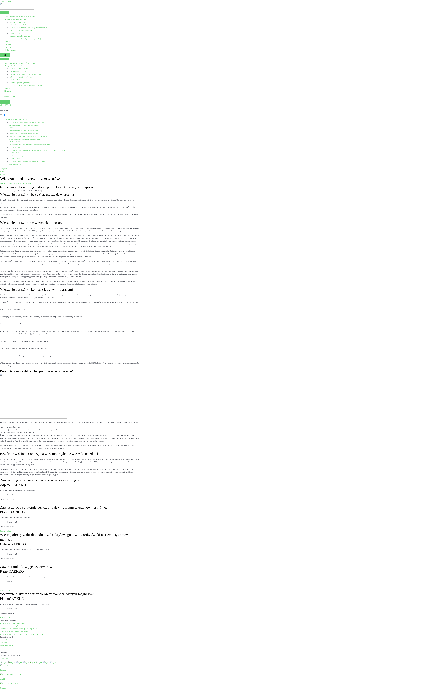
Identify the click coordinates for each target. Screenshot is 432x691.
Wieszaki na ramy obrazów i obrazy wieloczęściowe (18, 629)
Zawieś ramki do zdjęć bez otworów (21, 156)
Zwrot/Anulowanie (6, 645)
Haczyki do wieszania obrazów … (16, 19)
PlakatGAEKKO (16, 164)
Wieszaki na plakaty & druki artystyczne (14, 631)
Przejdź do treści (6, 1)
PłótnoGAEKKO (16, 147)
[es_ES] (19, 663)
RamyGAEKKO (16, 158)
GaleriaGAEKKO (17, 153)
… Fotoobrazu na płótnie (18, 25)
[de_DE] (4, 663)
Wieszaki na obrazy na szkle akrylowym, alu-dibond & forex (21, 634)
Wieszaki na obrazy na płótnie (10, 626)
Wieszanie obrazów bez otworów (16, 119)
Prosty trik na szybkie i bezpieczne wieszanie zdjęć (24, 133)
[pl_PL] (46, 663)
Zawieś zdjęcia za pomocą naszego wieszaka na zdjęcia (25, 139)
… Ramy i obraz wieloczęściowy (20, 30)
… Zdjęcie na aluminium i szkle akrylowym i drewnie (28, 28)
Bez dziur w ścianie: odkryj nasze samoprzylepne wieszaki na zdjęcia (29, 136)
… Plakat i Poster (15, 33)
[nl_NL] (39, 663)
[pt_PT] (53, 663)
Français (3, 688)
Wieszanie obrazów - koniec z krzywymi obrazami (24, 130)
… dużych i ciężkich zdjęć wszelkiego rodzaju (25, 39)
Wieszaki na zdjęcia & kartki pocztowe (13, 623)
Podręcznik (8, 41)
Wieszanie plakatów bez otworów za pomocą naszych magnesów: (29, 161)
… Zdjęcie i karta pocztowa (18, 22)
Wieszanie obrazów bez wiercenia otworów (22, 128)
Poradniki (3, 640)
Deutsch (3, 670)
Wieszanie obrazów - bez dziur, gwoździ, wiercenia (24, 125)
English (2, 679)
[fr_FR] (26, 663)
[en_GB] (11, 663)
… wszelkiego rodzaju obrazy (19, 36)
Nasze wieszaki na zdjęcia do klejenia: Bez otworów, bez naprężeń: (29, 122)
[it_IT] (32, 663)
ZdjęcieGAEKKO (16, 142)
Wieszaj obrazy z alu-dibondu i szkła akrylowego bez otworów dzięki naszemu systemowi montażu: (38, 150)
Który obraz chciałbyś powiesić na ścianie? (19, 16)
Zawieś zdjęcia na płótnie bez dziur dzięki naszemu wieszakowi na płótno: (30, 144)
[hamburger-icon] (4, 12)
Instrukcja (3, 643)
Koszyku (7, 44)
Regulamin (4, 658)
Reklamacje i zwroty (7, 650)
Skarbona (7, 47)
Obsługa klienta (10, 50)
